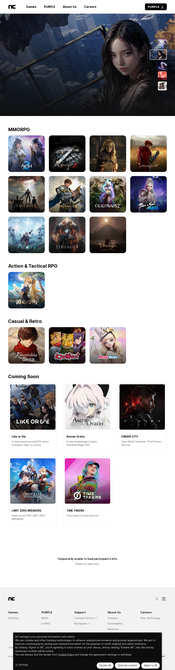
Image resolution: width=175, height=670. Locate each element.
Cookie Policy (66, 654)
